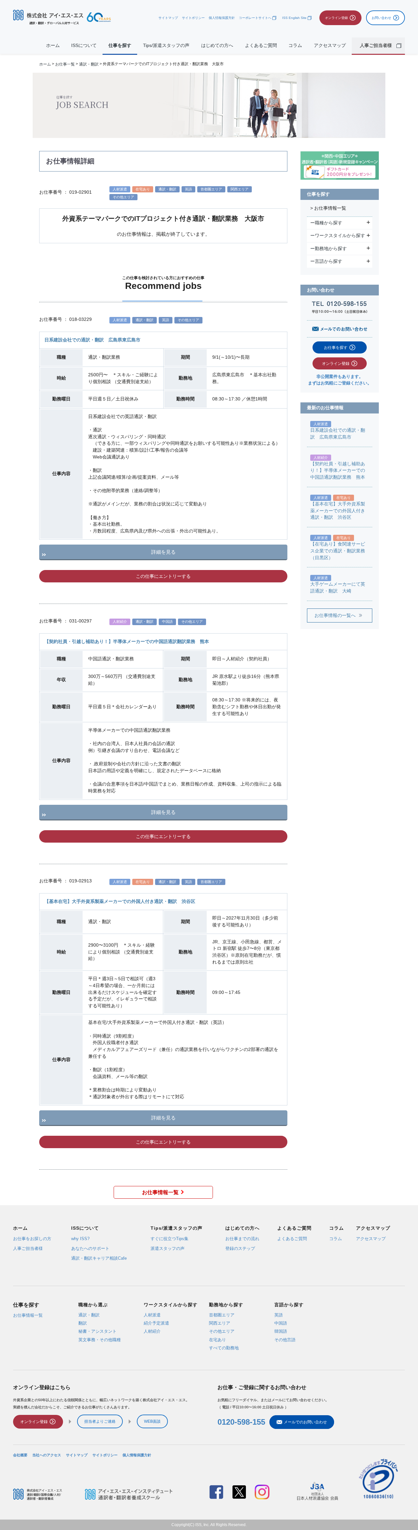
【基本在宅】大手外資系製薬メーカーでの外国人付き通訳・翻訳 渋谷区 (119, 901)
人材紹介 (152, 1331)
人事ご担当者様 (28, 1248)
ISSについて (84, 45)
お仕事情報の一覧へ (335, 615)
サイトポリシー (193, 18)
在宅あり (217, 1339)
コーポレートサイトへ (255, 18)
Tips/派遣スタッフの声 (166, 45)
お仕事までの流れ (242, 1238)
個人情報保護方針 (222, 18)
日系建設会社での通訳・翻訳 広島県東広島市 (92, 340)
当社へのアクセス (46, 1455)
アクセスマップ (330, 45)
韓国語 (280, 1331)
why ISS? (80, 1238)
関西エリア (219, 1323)
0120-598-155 (241, 1422)
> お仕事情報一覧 (328, 208)
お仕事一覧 (65, 64)
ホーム (53, 45)
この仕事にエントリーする (163, 576)
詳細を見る (163, 552)
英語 (278, 1314)
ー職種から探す (327, 222)
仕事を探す (119, 45)
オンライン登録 (335, 363)
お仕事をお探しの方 (32, 1238)
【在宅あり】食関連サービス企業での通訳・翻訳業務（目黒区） (337, 551)
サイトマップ (168, 18)
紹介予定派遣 (156, 1323)
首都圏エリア (221, 1314)
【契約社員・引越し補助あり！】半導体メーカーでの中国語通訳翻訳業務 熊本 (126, 641)
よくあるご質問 (261, 45)
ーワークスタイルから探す (338, 235)
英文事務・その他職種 (99, 1339)
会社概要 (20, 1455)
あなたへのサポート (90, 1248)
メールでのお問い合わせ (305, 1422)
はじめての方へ (217, 45)
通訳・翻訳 (89, 64)
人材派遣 (152, 1314)
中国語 (280, 1323)
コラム (295, 45)
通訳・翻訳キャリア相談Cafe (99, 1258)
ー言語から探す (327, 261)
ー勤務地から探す (329, 248)
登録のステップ (240, 1248)
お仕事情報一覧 (160, 1192)
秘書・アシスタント (97, 1331)
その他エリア (221, 1331)
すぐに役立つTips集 (169, 1238)
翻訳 (82, 1323)
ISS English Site (294, 18)
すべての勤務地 (224, 1347)
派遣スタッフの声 (168, 1248)
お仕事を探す (335, 347)
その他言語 (285, 1339)
